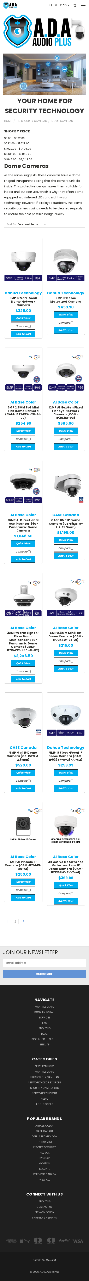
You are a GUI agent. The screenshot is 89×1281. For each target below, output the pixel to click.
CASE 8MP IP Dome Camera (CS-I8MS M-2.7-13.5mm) (66, 523)
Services (45, 1017)
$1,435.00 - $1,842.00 (17, 154)
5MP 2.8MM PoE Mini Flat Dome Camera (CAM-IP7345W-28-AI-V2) (23, 412)
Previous (6, 1277)
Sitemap (44, 1044)
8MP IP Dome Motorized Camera (65, 300)
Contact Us (44, 1207)
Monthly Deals (44, 1006)
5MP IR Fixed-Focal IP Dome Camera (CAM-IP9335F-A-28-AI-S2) (65, 756)
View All (44, 1179)
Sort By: (11, 224)
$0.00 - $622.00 (14, 138)
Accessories (44, 1104)
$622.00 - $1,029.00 (16, 143)
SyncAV (45, 1158)
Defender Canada (44, 1174)
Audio (44, 1098)
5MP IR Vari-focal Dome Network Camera (23, 301)
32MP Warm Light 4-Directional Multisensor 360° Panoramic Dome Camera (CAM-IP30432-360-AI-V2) (23, 641)
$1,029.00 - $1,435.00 (17, 149)
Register (52, 1039)
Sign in (36, 1039)
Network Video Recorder (44, 1082)
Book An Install (44, 1012)
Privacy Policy (44, 1212)
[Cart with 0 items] (74, 5)
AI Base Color (44, 1125)
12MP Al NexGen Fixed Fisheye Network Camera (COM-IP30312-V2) (66, 412)
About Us (44, 1028)
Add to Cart (23, 334)
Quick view (23, 318)
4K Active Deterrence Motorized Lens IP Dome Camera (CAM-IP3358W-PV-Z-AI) (65, 867)
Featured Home (44, 1066)
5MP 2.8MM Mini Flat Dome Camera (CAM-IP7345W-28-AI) (65, 636)
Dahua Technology (44, 1136)
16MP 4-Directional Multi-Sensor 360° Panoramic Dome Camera (23, 525)
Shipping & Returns (44, 1217)
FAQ (44, 1023)
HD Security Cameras (44, 1077)
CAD (63, 5)
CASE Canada (44, 1131)
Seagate (44, 1169)
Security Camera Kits (44, 1088)
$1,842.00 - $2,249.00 (18, 159)
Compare (22, 326)
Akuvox (44, 1152)
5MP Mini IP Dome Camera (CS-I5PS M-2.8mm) (23, 756)
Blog (44, 1033)
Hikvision (45, 1163)
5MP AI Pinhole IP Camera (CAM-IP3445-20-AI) (23, 865)
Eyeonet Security (44, 1147)
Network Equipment (44, 1093)
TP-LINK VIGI (44, 1142)
